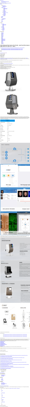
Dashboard (2, 19)
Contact (2, 378)
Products (2, 7)
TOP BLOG (15, 388)
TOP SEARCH (18, 388)
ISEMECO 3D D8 (4, 24)
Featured (2, 21)
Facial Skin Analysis (2, 342)
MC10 (4, 10)
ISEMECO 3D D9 (5, 8)
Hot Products (10, 388)
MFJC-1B (5, 11)
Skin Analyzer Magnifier (2, 345)
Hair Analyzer (2, 26)
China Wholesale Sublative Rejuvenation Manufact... (6, 358)
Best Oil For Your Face (10, 58)
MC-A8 (3, 30)
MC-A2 (4, 15)
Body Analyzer (2, 27)
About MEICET (4, 5)
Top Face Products (6, 58)
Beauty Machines (4, 14)
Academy (2, 16)
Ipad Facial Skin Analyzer (2, 343)
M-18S (2, 41)
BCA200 (3, 28)
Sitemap (13, 388)
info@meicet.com (6, 371)
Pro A (4, 9)
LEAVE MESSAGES (2, 372)
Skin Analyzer (2, 382)
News (1, 379)
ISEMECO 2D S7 (3, 39)
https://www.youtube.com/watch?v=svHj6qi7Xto (8, 63)
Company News (4, 18)
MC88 (3, 25)
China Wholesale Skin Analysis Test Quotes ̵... (5, 368)
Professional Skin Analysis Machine (3, 344)
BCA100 (4, 13)
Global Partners (2, 375)
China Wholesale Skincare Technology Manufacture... (6, 363)
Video (2, 17)
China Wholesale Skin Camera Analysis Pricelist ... (6, 356)
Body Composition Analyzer (5, 12)
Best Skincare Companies (2, 341)
